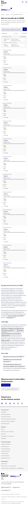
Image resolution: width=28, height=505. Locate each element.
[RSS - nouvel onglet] (22, 403)
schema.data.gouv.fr (5, 423)
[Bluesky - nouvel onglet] (10, 403)
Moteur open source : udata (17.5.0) (8, 466)
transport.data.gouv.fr (5, 448)
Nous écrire (3, 434)
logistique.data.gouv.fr (5, 458)
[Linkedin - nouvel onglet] (2, 403)
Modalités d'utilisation (9, 494)
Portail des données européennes (8, 421)
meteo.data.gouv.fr (5, 446)
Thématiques (4, 412)
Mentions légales (11, 496)
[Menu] (26, 2)
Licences (3, 494)
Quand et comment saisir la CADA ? (13, 356)
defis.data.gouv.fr (4, 453)
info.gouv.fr (15, 487)
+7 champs (6, 64)
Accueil (2, 14)
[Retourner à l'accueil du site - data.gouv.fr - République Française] (15, 476)
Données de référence (5, 414)
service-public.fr (5, 490)
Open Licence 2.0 (15, 503)
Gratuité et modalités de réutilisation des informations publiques (12, 329)
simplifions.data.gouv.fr (6, 444)
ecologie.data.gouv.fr (5, 451)
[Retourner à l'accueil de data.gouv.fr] (6, 9)
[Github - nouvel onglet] (18, 403)
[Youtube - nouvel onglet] (14, 403)
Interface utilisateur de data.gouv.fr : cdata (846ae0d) (12, 468)
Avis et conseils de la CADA (15, 316)
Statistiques (3, 438)
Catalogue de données (5, 416)
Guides (2, 429)
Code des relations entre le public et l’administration (11, 334)
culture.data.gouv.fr (5, 455)
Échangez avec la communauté (7, 436)
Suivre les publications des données (8, 419)
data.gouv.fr (10, 317)
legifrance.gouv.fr (5, 487)
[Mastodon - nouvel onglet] (6, 403)
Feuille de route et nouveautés (7, 431)
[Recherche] (22, 2)
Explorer (7, 14)
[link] (5, 385)
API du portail (4, 463)
